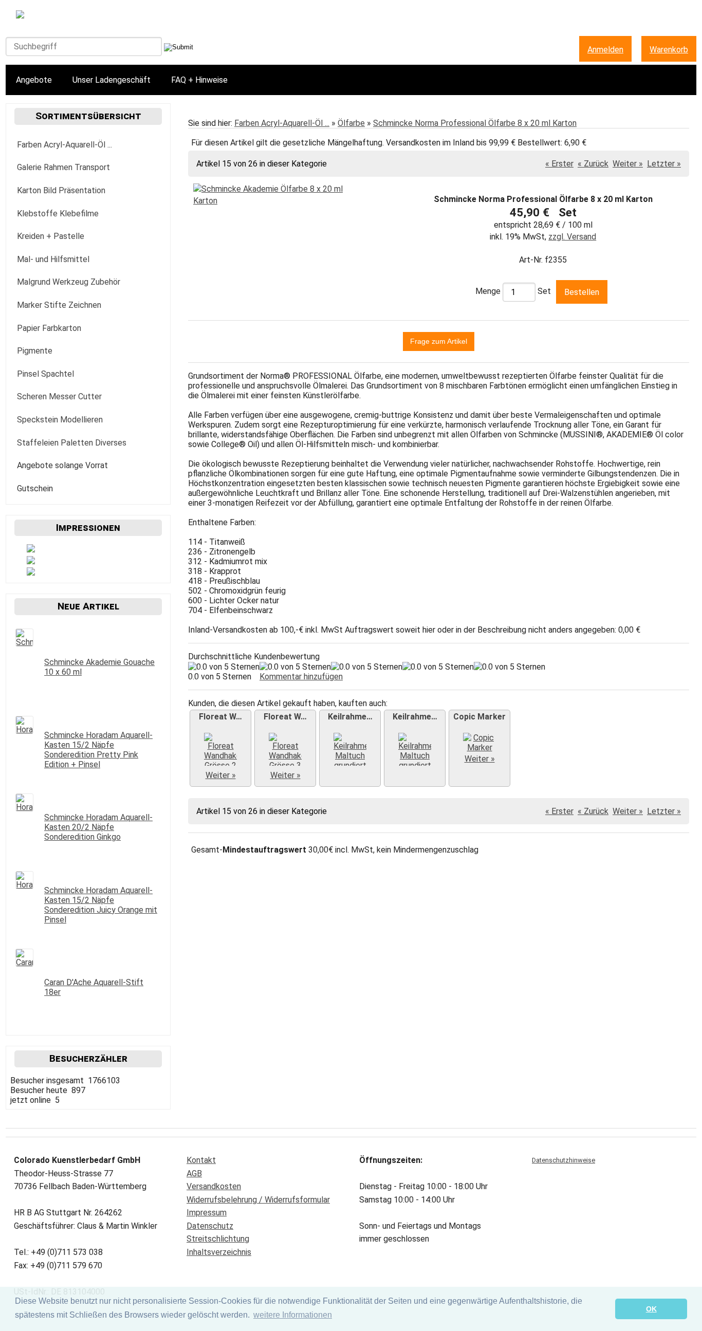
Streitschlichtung (218, 1239)
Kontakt (201, 1160)
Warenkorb (669, 49)
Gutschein (35, 488)
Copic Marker (479, 717)
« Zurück (593, 164)
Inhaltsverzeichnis (219, 1252)
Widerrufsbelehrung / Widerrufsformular (258, 1200)
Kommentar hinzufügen (301, 676)
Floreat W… (220, 717)
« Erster (559, 164)
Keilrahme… (350, 717)
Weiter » (628, 164)
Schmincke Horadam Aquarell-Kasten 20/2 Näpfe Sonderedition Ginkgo (98, 827)
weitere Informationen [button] (292, 1314)
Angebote (34, 80)
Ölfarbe (351, 123)
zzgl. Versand (572, 237)
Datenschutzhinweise (563, 1160)
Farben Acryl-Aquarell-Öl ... (281, 123)
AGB (194, 1173)
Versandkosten (214, 1186)
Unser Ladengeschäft (111, 80)
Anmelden (605, 49)
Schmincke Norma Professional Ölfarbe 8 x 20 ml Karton (475, 123)
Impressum (207, 1212)
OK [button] (651, 1309)
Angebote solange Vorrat (62, 465)
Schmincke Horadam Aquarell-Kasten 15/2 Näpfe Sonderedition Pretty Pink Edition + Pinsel (98, 749)
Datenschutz (210, 1226)
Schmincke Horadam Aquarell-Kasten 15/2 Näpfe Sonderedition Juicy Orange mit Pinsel (100, 905)
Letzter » (664, 164)
